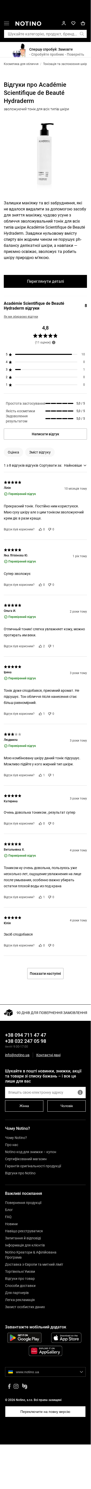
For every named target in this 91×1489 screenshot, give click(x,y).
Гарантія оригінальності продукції (33, 1166)
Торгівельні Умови (20, 1271)
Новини (11, 1224)
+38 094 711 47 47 (25, 1035)
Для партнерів (17, 1293)
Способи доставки (20, 1286)
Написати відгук (45, 434)
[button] (6, 24)
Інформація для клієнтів (25, 1245)
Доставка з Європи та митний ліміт (34, 1264)
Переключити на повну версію (45, 1412)
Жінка (24, 1106)
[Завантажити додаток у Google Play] (24, 1338)
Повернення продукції (23, 1203)
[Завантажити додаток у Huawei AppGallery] (45, 1351)
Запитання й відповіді (23, 1238)
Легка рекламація (20, 1300)
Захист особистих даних (25, 1307)
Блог (9, 1210)
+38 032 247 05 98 (25, 1041)
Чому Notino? (16, 1138)
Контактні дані (48, 1055)
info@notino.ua (17, 1055)
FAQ (8, 1217)
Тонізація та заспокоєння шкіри (66, 64)
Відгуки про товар (20, 1279)
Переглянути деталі (45, 281)
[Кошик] (82, 23)
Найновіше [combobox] (73, 465)
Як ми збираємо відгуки (21, 316)
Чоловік (66, 1106)
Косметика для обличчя (21, 64)
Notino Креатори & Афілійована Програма (30, 1254)
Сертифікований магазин (26, 1159)
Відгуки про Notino (20, 1173)
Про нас (11, 1145)
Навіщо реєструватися (24, 1231)
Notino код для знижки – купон (30, 1152)
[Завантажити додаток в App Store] (66, 1338)
